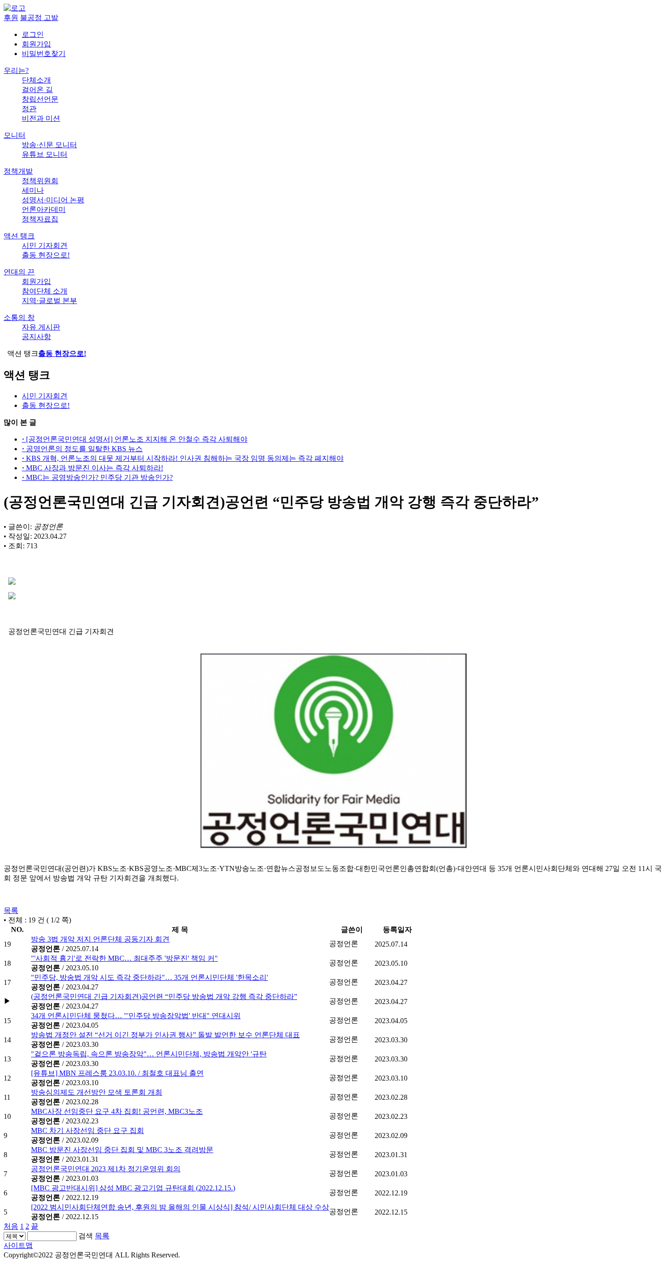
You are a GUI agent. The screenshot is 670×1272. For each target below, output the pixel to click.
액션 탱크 (19, 236)
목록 (11, 910)
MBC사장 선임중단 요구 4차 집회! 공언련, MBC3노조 (117, 1111)
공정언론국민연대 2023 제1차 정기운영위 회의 (105, 1169)
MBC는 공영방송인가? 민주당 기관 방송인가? (97, 477)
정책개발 (18, 171)
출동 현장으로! (46, 255)
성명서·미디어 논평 (53, 200)
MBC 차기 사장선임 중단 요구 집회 (87, 1130)
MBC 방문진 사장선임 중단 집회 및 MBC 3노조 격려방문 (122, 1150)
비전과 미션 (41, 118)
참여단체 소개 (44, 291)
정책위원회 (40, 181)
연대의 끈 (19, 272)
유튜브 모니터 (44, 154)
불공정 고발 (39, 17)
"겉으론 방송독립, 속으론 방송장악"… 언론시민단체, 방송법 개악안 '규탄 (149, 1054)
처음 (11, 1226)
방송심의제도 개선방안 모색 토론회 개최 (96, 1092)
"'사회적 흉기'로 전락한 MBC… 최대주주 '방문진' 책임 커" (124, 958)
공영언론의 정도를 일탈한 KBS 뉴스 (82, 449)
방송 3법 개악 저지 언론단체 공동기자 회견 (100, 939)
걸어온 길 (37, 89)
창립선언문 (40, 99)
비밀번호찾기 (44, 53)
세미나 (33, 190)
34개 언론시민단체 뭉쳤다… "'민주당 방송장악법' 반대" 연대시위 (136, 1016)
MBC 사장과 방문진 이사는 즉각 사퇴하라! (92, 468)
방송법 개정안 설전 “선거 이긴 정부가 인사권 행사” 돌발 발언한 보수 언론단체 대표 (165, 1035)
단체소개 (36, 80)
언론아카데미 (44, 209)
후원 (11, 17)
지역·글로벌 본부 (49, 300)
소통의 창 (19, 317)
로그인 (33, 34)
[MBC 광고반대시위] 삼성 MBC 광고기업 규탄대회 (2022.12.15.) (133, 1188)
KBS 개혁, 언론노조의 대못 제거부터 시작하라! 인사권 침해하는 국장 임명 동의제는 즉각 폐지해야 (183, 458)
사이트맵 (18, 1245)
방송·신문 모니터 (49, 145)
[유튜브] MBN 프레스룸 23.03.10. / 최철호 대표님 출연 (117, 1073)
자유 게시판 (41, 327)
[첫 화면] (15, 8)
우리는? (16, 70)
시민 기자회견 (44, 245)
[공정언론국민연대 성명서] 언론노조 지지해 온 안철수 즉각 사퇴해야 (134, 439)
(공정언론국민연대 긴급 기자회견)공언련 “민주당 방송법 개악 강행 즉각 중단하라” (164, 996)
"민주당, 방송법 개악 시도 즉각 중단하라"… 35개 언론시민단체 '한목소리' (149, 977)
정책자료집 (40, 219)
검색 (85, 1236)
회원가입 (36, 44)
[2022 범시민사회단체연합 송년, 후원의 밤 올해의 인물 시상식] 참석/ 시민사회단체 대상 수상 (180, 1207)
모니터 (15, 135)
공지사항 (36, 336)
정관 (29, 109)
